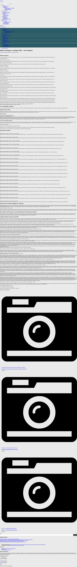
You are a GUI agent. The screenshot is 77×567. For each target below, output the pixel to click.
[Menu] (0, 2)
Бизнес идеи (5, 11)
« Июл (1, 564)
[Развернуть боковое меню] (0, 543)
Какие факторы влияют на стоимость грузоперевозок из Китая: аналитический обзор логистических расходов (16, 539)
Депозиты (4, 6)
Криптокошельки (5, 17)
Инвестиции (3, 13)
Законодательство (6, 15)
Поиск (1, 533)
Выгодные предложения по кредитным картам (8, 548)
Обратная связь (4, 549)
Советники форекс (6, 23)
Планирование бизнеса (6, 12)
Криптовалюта (4, 16)
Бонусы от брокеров (5, 48)
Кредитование (5, 7)
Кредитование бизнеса (8, 9)
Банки (2, 5)
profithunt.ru (1, 25)
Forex (2, 20)
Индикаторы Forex (6, 22)
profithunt (1, 52)
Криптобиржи (5, 18)
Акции (4, 14)
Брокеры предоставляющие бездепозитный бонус (10, 449)
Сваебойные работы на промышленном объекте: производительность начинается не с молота (14, 540)
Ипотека (6, 10)
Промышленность (4, 19)
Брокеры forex (5, 21)
